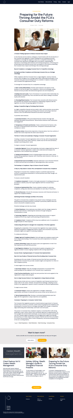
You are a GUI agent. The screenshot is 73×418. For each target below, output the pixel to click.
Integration (39, 400)
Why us (38, 399)
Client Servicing (42, 323)
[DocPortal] (4, 2)
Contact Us (62, 399)
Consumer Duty (37, 11)
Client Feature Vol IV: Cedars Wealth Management (12, 364)
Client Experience (23, 323)
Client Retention (33, 323)
